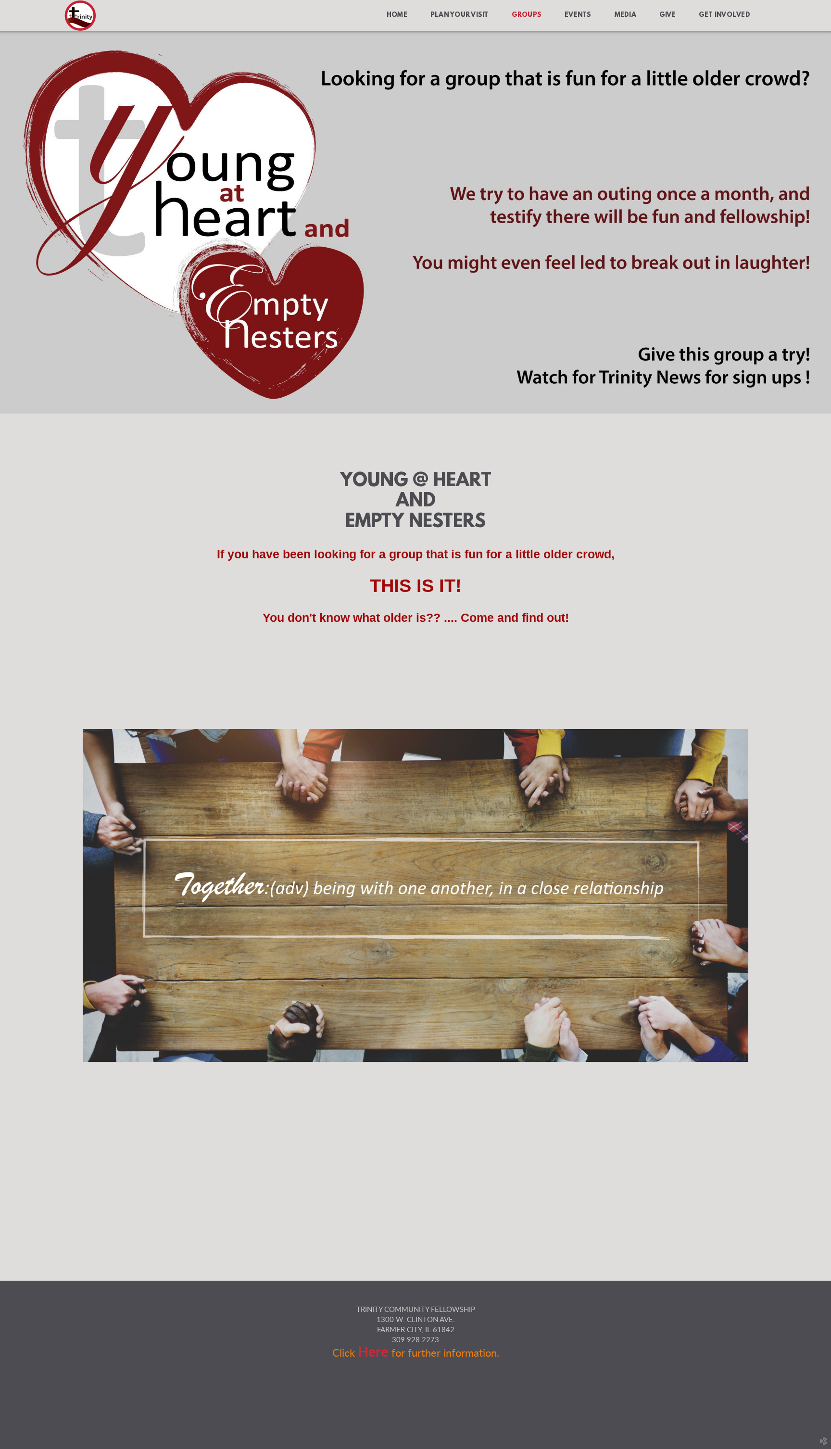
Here (374, 1353)
